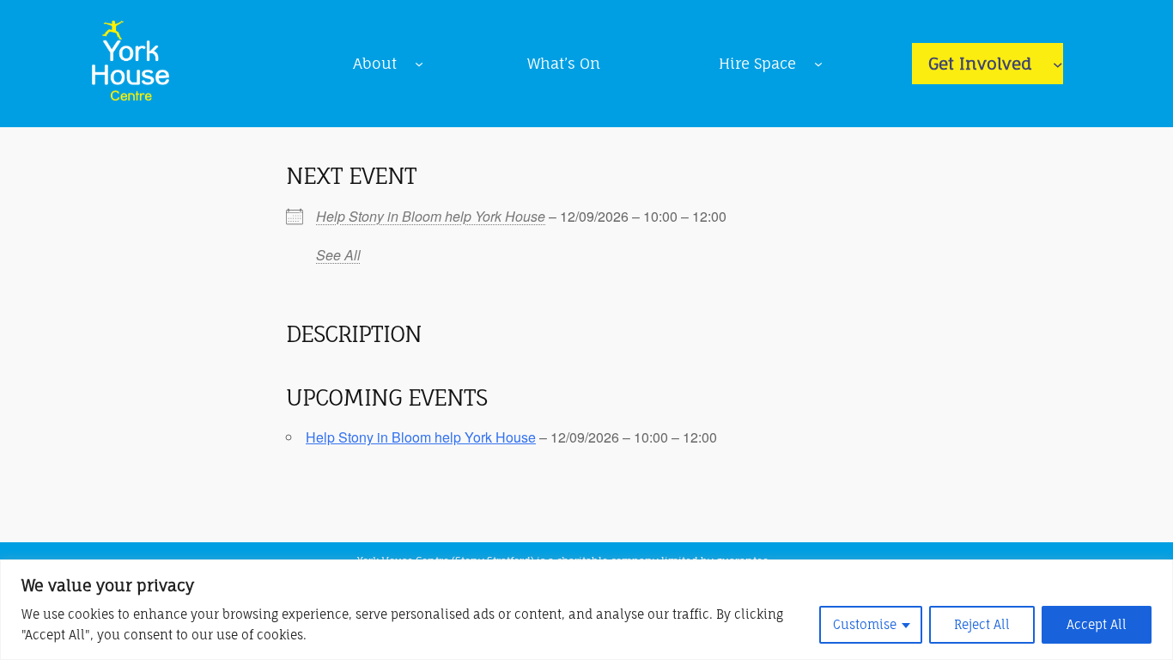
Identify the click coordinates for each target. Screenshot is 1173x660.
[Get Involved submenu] (1058, 63)
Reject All (982, 624)
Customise (864, 624)
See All (338, 255)
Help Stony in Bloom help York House (430, 216)
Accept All (1097, 624)
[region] (586, 609)
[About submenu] (419, 63)
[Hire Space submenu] (818, 63)
